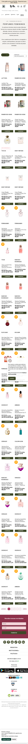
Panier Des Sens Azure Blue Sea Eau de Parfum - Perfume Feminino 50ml (20, 85)
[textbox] (14, 10)
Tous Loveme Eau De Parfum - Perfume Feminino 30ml (7, 266)
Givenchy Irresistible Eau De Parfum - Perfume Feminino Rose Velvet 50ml (20, 520)
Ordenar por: (16, 54)
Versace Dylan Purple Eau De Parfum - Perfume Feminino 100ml (20, 484)
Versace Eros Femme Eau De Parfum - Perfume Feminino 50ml (6, 448)
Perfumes (7, 14)
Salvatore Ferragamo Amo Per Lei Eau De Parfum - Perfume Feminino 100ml (7, 231)
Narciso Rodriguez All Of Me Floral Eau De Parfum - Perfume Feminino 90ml (20, 267)
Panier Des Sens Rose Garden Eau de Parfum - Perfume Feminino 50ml (7, 121)
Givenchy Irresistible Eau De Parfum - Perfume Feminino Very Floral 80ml (7, 557)
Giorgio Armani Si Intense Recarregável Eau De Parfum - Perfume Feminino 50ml (20, 412)
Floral (18, 14)
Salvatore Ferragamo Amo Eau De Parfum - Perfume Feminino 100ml (20, 231)
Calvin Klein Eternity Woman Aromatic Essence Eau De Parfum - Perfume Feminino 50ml (20, 449)
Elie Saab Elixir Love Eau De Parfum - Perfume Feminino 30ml (7, 339)
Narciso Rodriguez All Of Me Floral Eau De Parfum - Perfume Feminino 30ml (20, 303)
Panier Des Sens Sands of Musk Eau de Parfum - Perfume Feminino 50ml (20, 121)
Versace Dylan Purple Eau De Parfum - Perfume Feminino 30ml (6, 520)
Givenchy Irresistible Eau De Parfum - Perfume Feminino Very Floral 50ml (20, 557)
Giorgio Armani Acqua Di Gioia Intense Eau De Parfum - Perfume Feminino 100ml (20, 594)
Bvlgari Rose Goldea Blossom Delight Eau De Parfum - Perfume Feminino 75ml (20, 340)
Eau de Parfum (22, 15)
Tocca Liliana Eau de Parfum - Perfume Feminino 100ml (7, 157)
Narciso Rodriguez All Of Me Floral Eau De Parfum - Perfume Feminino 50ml (7, 303)
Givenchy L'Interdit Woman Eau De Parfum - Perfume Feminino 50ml (7, 593)
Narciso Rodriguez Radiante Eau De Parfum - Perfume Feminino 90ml (7, 484)
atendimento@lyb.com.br (14, 658)
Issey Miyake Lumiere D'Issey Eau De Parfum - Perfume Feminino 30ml (7, 194)
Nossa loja (14, 665)
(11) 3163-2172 (13, 661)
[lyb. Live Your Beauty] (11, 6)
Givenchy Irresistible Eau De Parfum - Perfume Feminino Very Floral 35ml (7, 411)
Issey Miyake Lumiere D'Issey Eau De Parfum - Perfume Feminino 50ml (20, 194)
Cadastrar (14, 632)
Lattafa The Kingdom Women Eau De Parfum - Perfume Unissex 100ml (6, 85)
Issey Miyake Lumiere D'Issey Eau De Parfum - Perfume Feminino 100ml (20, 158)
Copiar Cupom (6, 739)
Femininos (13, 14)
